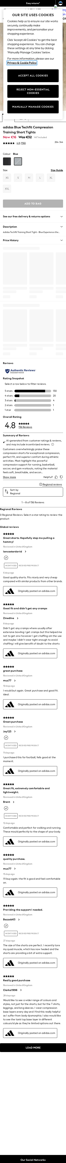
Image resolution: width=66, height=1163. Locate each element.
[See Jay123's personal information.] (14, 731)
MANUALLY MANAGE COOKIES (33, 106)
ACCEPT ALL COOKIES (33, 75)
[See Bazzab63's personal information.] (18, 919)
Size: (5, 170)
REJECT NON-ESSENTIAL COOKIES (33, 91)
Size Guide (57, 170)
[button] (7, 161)
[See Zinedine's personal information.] (17, 618)
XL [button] (51, 177)
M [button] (29, 177)
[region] (33, 64)
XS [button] (7, 177)
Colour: (7, 154)
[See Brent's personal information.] (13, 802)
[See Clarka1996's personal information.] (20, 990)
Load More (33, 1047)
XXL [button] (7, 188)
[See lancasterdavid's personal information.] (25, 551)
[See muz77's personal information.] (14, 680)
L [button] (40, 177)
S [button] (18, 177)
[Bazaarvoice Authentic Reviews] (20, 371)
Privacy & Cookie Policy (21, 63)
